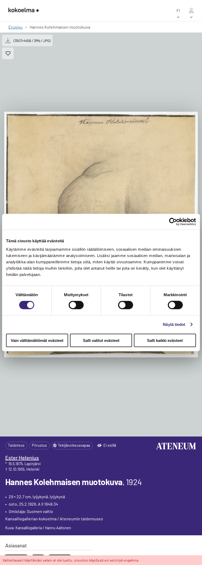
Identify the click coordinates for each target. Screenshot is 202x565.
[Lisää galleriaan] (8, 53)
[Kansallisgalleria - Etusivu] (23, 10)
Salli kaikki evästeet (165, 340)
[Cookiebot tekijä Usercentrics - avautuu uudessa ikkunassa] (173, 222)
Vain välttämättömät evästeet (37, 340)
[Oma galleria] (191, 10)
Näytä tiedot (174, 324)
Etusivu (15, 26)
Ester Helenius (22, 457)
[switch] (76, 305)
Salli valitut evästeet (101, 340)
